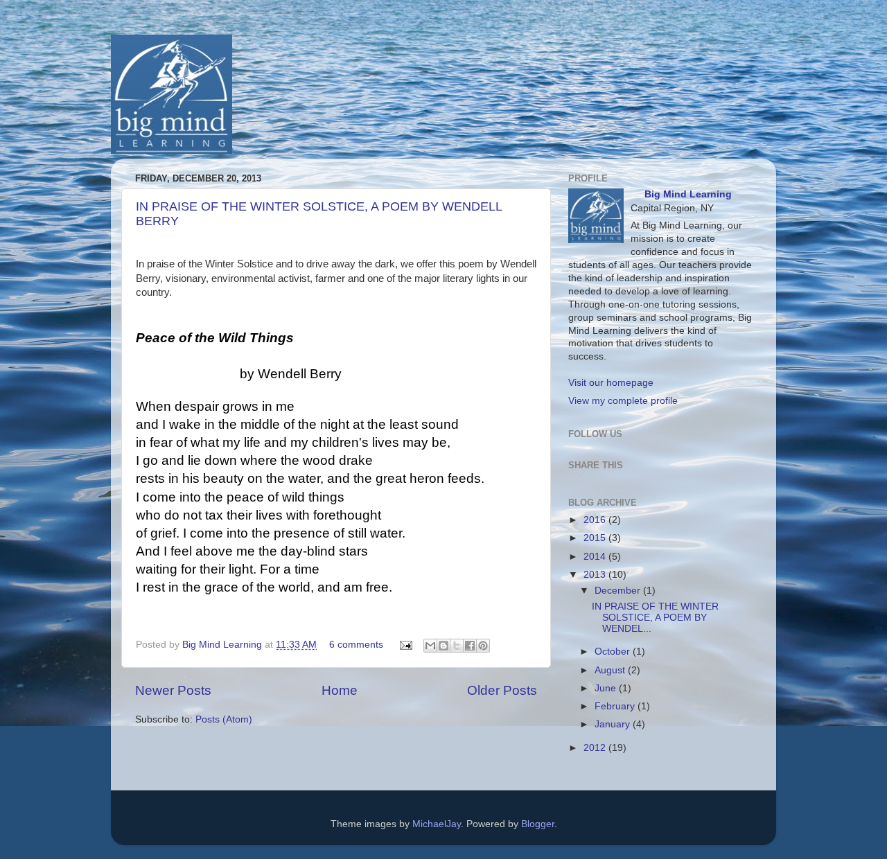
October (614, 651)
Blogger (537, 824)
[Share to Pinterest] (483, 646)
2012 (595, 748)
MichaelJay (436, 824)
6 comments (356, 644)
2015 (595, 538)
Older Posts (502, 690)
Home (340, 690)
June (607, 688)
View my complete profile (623, 401)
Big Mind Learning (223, 644)
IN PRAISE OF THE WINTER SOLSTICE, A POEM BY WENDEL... (655, 617)
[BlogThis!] (443, 646)
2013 (595, 574)
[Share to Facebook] (470, 646)
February (616, 706)
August (611, 670)
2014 (595, 556)
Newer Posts (173, 690)
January (614, 724)
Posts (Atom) (223, 719)
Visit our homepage (610, 383)
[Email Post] (405, 644)
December (619, 590)
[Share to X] (457, 646)
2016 (595, 520)
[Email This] (430, 646)
